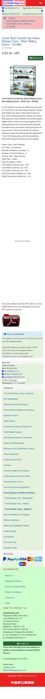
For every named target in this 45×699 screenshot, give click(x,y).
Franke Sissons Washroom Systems (19, 409)
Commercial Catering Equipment (18, 426)
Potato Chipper (10, 531)
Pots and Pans (10, 542)
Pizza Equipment (11, 454)
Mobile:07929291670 (11, 13)
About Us (9, 575)
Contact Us (9, 597)
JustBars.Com (9, 667)
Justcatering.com (30, 675)
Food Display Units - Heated (16, 503)
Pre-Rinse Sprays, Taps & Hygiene (18, 393)
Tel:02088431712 (11, 8)
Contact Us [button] (24, 643)
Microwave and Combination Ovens (19, 448)
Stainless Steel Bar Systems (16, 404)
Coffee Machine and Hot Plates (17, 476)
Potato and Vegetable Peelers (16, 525)
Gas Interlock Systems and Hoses (18, 437)
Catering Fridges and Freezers (17, 470)
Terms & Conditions (13, 592)
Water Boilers (9, 421)
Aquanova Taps (10, 547)
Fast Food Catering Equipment (17, 487)
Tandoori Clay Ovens (13, 459)
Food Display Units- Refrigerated (18, 498)
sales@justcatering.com (33, 13)
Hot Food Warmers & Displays (16, 514)
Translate (21, 383)
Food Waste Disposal (13, 432)
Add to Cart (37, 58)
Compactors (9, 536)
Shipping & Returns (13, 581)
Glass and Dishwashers (14, 443)
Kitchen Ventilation (12, 520)
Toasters (7, 465)
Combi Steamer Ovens (13, 481)
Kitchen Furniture (11, 415)
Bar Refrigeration (11, 398)
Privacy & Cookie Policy (15, 586)
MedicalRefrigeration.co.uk (14, 670)
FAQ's (7, 603)
